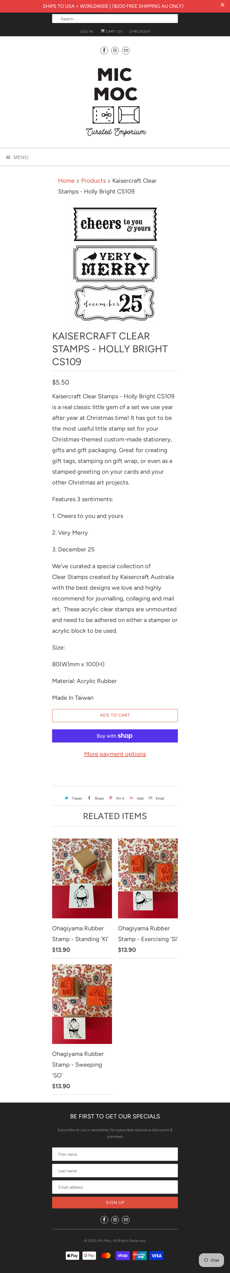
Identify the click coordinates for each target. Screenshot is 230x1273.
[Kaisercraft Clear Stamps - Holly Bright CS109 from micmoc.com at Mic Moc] (115, 264)
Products (93, 180)
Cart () (113, 31)
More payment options (115, 753)
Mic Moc (104, 1241)
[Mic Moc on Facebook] (104, 50)
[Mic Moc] (115, 101)
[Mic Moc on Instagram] (115, 50)
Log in (86, 31)
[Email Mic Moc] (126, 50)
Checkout (140, 31)
